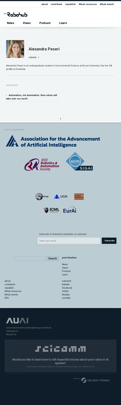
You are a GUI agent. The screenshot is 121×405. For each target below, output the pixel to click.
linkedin (66, 284)
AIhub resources (88, 4)
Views (27, 23)
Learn (63, 23)
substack (66, 281)
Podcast (45, 23)
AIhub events (107, 4)
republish (70, 4)
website (33, 57)
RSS (7, 298)
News (10, 23)
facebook (67, 288)
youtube (66, 298)
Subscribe (110, 240)
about (45, 4)
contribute (56, 4)
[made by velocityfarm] (91, 380)
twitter (65, 291)
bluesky (66, 294)
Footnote (20, 69)
